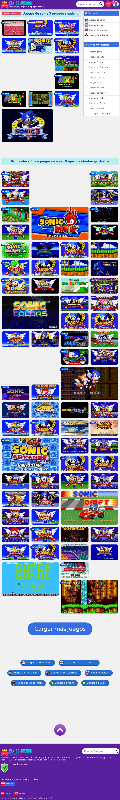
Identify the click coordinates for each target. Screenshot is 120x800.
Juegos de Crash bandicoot (80, 662)
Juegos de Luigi (96, 682)
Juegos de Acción (97, 93)
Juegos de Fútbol (97, 57)
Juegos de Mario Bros (38, 662)
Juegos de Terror (97, 103)
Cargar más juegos (60, 628)
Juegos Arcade (96, 62)
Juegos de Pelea (97, 98)
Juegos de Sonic (97, 20)
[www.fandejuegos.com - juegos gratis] (16, 752)
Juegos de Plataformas (100, 67)
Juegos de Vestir (97, 83)
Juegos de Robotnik (98, 35)
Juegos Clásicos (96, 77)
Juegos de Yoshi (96, 25)
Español (9, 784)
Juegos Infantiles (97, 108)
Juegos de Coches (97, 88)
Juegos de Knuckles (98, 30)
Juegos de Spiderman (29, 682)
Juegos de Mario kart (25, 672)
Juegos (61, 760)
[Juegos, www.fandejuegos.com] (16, 5)
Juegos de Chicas (97, 72)
